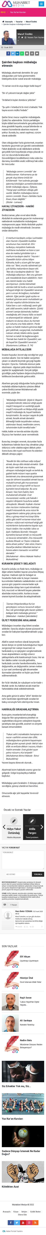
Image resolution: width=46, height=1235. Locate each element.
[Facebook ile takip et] (11, 1222)
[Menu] (41, 4)
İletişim (24, 1212)
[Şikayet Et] (42, 926)
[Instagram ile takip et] (29, 1222)
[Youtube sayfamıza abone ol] (23, 1222)
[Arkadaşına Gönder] (27, 53)
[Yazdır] (32, 53)
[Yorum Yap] (37, 53)
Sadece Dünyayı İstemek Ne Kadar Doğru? (25, 12)
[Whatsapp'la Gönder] (22, 53)
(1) (27, 927)
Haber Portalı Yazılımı (14, 1231)
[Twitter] (13, 53)
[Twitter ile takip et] (17, 1222)
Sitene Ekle (22, 1215)
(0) (33, 927)
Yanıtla (19, 927)
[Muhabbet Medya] (16, 3)
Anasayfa (6, 1212)
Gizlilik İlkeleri (35, 1212)
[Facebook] (8, 53)
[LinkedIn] (17, 53)
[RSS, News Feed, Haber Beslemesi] (35, 1222)
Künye (15, 1212)
